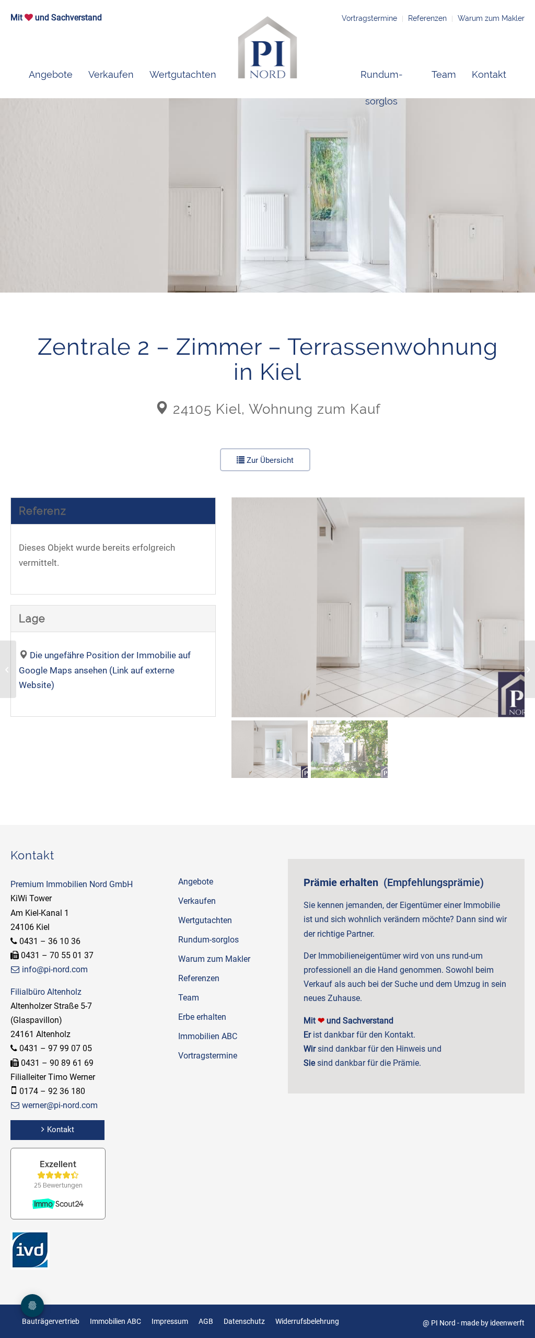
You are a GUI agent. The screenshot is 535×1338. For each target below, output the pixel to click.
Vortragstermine (369, 18)
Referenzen (427, 18)
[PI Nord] (267, 47)
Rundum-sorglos (208, 940)
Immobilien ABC (207, 1036)
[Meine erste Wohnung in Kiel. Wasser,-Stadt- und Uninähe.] (8, 669)
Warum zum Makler (491, 18)
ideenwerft (507, 1323)
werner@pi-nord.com (60, 1105)
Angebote (195, 882)
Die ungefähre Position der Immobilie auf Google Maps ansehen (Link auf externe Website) (105, 670)
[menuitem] (50, 75)
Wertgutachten (205, 920)
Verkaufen (197, 901)
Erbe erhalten (202, 1017)
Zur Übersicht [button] (269, 460)
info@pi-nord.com (55, 969)
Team (188, 998)
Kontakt (60, 1129)
